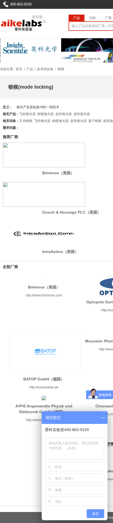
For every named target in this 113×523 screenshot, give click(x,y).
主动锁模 (25, 121)
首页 (19, 69)
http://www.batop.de (43, 387)
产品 (76, 18)
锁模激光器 (45, 114)
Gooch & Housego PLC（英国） (71, 212)
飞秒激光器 (27, 114)
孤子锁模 (94, 121)
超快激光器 (82, 114)
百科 (92, 18)
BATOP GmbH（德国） (43, 379)
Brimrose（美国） (58, 173)
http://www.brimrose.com (44, 295)
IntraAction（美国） (60, 251)
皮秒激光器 (63, 114)
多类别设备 (45, 69)
